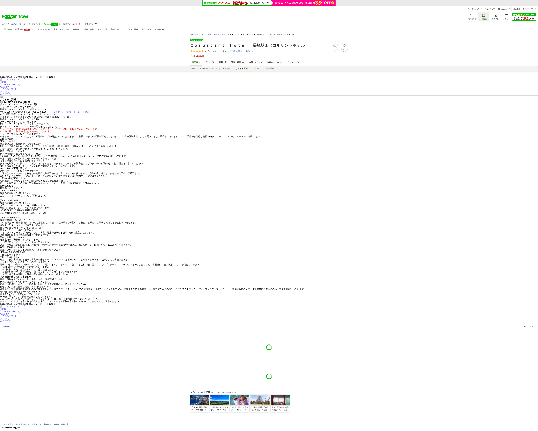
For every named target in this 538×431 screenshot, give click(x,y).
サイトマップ (490, 9)
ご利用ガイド (477, 9)
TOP (193, 68)
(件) (214, 51)
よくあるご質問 (8, 89)
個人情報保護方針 (18, 424)
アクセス (257, 68)
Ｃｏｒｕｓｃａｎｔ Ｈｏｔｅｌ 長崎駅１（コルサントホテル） (249, 45)
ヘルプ (466, 9)
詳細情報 (270, 68)
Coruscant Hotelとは (208, 68)
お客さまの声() (275, 62)
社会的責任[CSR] (35, 424)
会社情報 (5, 424)
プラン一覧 (209, 62)
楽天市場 (516, 9)
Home (3, 82)
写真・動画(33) (237, 62)
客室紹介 (226, 68)
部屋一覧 (223, 62)
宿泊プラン (5, 94)
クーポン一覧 (293, 62)
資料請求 (64, 424)
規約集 (56, 424)
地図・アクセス (256, 62)
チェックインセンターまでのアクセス (70, 112)
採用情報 (47, 424)
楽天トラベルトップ (197, 35)
